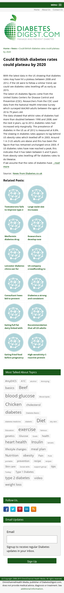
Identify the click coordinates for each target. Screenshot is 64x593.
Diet (41, 420)
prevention (23, 461)
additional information (32, 588)
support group (40, 467)
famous (43, 430)
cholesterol (33, 405)
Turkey (8, 472)
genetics (9, 436)
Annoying (45, 381)
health (45, 436)
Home (37, 9)
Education (9, 430)
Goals (35, 436)
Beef (23, 387)
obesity (28, 455)
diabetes (13, 412)
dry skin (53, 421)
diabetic (28, 421)
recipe (37, 461)
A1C (23, 381)
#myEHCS (10, 381)
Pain (40, 455)
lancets (50, 443)
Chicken (13, 404)
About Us (46, 9)
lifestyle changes (15, 449)
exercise (27, 429)
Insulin (37, 442)
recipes (48, 461)
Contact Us (58, 9)
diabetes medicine (13, 421)
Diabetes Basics (32, 413)
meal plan (38, 449)
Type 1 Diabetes (25, 471)
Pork (50, 456)
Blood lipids (44, 397)
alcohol (33, 381)
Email (10, 531)
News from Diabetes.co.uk (27, 173)
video (38, 478)
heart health (16, 442)
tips (53, 466)
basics (9, 388)
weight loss (13, 484)
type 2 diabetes (17, 477)
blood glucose (20, 396)
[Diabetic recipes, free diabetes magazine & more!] (32, 39)
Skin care (10, 466)
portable (8, 461)
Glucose (23, 436)
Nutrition (12, 455)
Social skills (25, 467)
